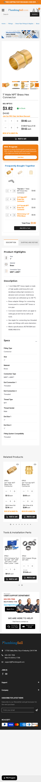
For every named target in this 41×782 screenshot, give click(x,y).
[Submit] (36, 710)
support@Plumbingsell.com (14, 662)
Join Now (20, 157)
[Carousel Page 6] (24, 524)
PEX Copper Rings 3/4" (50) (29, 559)
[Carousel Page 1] (19, 585)
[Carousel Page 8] (30, 524)
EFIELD (6, 480)
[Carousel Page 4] (19, 524)
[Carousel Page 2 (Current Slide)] (22, 585)
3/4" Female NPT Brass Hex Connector (23, 207)
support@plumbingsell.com (13, 605)
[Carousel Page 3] (16, 524)
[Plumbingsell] (18, 10)
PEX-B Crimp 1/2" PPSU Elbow (23, 215)
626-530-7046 (10, 655)
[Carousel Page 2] (13, 524)
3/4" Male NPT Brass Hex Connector (22, 199)
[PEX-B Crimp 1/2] (11, 184)
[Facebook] (3, 674)
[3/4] (20, 175)
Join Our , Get (16, 116)
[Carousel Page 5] (22, 524)
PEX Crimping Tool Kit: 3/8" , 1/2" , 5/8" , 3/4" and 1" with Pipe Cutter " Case (11, 560)
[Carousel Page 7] (27, 524)
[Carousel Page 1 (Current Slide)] (10, 524)
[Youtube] (6, 674)
